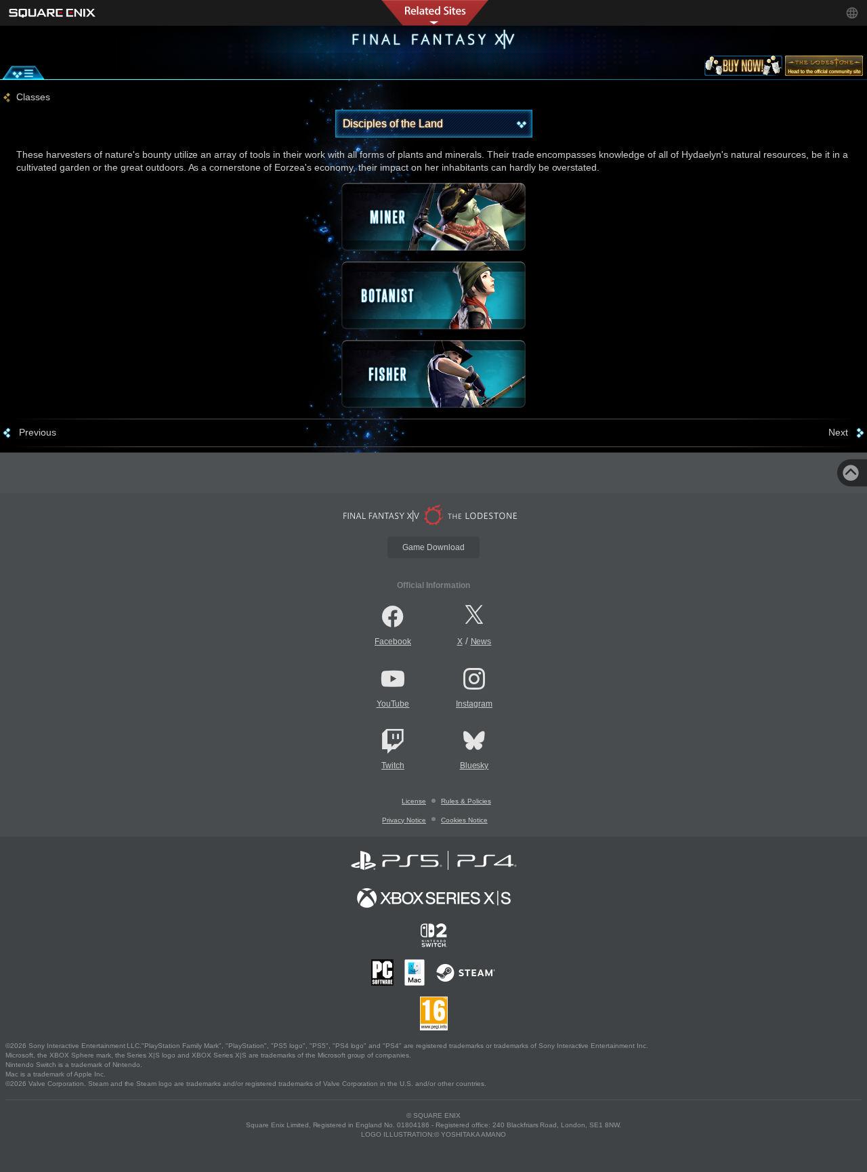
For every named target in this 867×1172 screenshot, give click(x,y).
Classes (33, 96)
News (481, 641)
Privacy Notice (404, 820)
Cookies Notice (464, 820)
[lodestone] (824, 68)
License (414, 801)
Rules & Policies (466, 801)
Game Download (433, 547)
